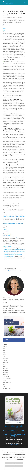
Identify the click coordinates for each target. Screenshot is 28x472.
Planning (12, 19)
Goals (21, 17)
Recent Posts (6, 230)
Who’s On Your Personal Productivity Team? (13, 258)
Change (4, 350)
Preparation (5, 368)
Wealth (4, 384)
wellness (11, 22)
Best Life (15, 17)
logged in (10, 270)
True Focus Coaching (12, 237)
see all (19, 248)
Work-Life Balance (17, 22)
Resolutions (10, 20)
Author (5, 229)
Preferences (14, 468)
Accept (14, 463)
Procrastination (18, 19)
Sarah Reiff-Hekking (8, 17)
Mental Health (6, 358)
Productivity (5, 20)
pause (4, 364)
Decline (14, 465)
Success (4, 380)
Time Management (7, 382)
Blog (19, 17)
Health (4, 19)
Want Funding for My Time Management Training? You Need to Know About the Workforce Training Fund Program (14, 251)
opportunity (5, 362)
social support (6, 376)
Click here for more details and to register (13, 223)
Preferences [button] (20, 459)
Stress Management (18, 20)
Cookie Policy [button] (13, 457)
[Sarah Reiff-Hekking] (7, 234)
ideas (4, 356)
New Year (8, 19)
